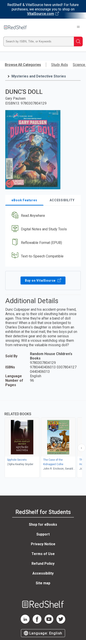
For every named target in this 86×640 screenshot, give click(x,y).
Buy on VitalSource (40, 280)
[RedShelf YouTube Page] (49, 622)
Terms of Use (43, 554)
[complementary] (43, 440)
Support (43, 534)
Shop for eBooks (43, 524)
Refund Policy (43, 563)
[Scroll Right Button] (82, 448)
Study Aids (59, 65)
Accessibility (43, 573)
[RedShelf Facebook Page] (37, 622)
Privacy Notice (43, 544)
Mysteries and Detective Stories (38, 76)
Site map (43, 583)
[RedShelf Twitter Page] (60, 622)
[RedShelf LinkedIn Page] (25, 622)
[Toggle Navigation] (78, 27)
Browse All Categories (23, 65)
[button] (42, 216)
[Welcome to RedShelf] (15, 27)
